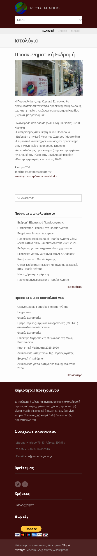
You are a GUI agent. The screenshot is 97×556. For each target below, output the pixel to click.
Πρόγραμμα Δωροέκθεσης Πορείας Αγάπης (43, 279)
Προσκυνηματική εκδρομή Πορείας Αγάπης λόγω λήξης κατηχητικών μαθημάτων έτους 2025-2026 (46, 241)
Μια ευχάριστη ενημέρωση (33, 274)
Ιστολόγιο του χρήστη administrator (36, 176)
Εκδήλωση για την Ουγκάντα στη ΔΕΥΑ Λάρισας (46, 254)
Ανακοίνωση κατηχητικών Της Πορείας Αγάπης (45, 353)
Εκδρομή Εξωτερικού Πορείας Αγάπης (40, 222)
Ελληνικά (48, 30)
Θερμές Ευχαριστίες (29, 317)
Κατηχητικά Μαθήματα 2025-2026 (38, 347)
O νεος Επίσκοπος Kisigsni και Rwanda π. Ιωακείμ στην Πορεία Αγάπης (47, 267)
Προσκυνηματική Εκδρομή (45, 54)
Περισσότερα (74, 286)
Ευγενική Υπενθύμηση (30, 358)
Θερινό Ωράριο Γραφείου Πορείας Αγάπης (42, 306)
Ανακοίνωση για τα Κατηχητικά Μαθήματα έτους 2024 (46, 366)
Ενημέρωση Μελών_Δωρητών (35, 233)
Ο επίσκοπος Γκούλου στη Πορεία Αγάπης (42, 228)
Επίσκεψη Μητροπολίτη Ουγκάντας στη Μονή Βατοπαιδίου (45, 340)
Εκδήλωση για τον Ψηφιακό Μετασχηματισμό (44, 248)
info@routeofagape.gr (38, 456)
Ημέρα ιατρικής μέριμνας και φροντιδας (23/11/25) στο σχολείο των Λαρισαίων (47, 325)
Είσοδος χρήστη (24, 505)
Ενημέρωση (24, 312)
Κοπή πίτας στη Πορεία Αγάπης (36, 259)
